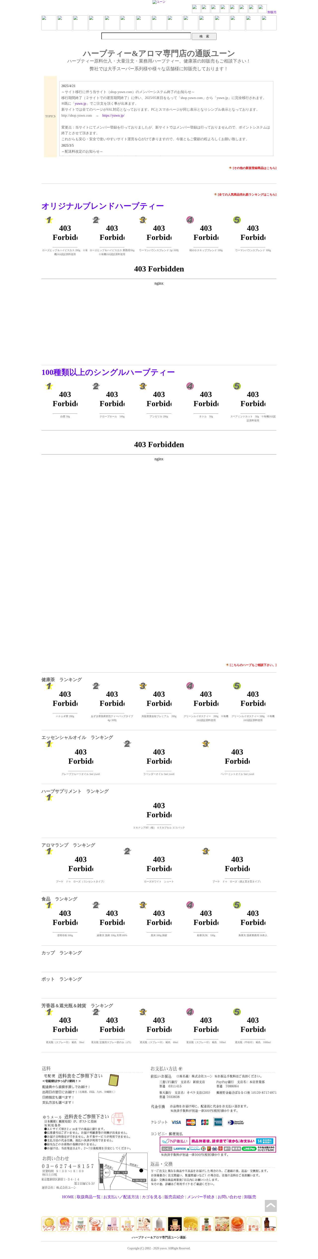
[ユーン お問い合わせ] (253, 12)
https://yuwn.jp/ (113, 115)
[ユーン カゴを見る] (243, 12)
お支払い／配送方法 (121, 1197)
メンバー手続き (201, 1197)
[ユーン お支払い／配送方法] (234, 12)
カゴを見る (152, 1197)
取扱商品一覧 (89, 1197)
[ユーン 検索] (224, 12)
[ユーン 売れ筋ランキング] (205, 12)
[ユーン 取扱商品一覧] (215, 12)
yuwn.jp (80, 103)
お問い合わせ (229, 1197)
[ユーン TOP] (196, 12)
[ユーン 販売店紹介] (262, 12)
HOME (68, 1197)
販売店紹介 (174, 1197)
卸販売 (272, 12)
